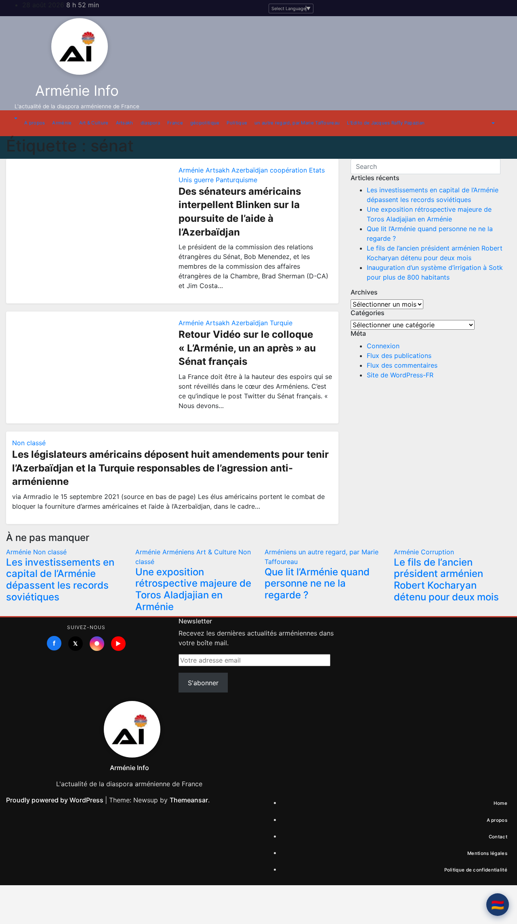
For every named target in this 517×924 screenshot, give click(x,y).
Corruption (437, 552)
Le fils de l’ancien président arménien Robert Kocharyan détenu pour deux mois (446, 579)
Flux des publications (399, 355)
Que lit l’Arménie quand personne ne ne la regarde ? (317, 583)
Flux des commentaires (402, 365)
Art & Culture (94, 123)
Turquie (281, 323)
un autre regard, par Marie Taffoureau (297, 123)
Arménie (61, 123)
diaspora (150, 123)
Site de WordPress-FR (400, 375)
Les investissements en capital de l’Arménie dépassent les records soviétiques (60, 579)
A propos (34, 123)
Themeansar (189, 800)
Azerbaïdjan (250, 170)
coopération (289, 170)
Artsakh (124, 123)
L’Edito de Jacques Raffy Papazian (386, 123)
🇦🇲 (497, 905)
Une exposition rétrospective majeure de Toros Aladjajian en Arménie (193, 589)
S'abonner (203, 683)
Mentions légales (487, 853)
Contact (498, 837)
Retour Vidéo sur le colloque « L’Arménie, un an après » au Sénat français (247, 347)
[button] (15, 118)
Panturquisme (236, 180)
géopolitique (205, 123)
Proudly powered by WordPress (55, 800)
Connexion (383, 346)
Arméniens (179, 552)
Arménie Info (77, 90)
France (175, 123)
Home (500, 803)
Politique (237, 123)
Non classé (29, 443)
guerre (205, 180)
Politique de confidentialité (475, 870)
